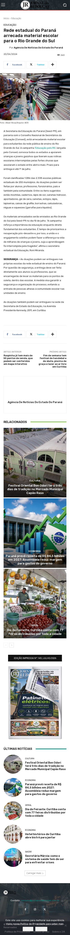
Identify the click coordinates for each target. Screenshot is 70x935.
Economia (35, 551)
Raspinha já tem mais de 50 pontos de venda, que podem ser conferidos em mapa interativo (18, 359)
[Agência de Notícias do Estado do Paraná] (6, 47)
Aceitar (28, 929)
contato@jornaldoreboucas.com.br (40, 900)
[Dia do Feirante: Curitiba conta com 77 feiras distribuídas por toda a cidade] (35, 603)
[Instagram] (34, 909)
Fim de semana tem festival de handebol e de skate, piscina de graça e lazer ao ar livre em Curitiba (52, 361)
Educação (16, 18)
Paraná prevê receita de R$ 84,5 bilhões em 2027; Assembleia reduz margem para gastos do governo (35, 559)
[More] (52, 64)
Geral (34, 625)
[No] (65, 925)
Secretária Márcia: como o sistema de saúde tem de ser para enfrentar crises (44, 859)
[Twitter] (44, 909)
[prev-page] (6, 645)
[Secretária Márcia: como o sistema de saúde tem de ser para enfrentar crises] (13, 857)
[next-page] (11, 645)
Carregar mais (34, 873)
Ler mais (41, 929)
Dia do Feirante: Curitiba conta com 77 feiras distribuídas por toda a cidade (35, 631)
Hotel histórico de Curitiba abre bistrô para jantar (42, 836)
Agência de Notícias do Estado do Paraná (38, 47)
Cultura (34, 481)
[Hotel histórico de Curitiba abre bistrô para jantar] (13, 834)
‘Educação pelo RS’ (45, 148)
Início (6, 18)
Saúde (28, 852)
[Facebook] (25, 909)
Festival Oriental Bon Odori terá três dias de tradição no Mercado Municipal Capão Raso (35, 489)
